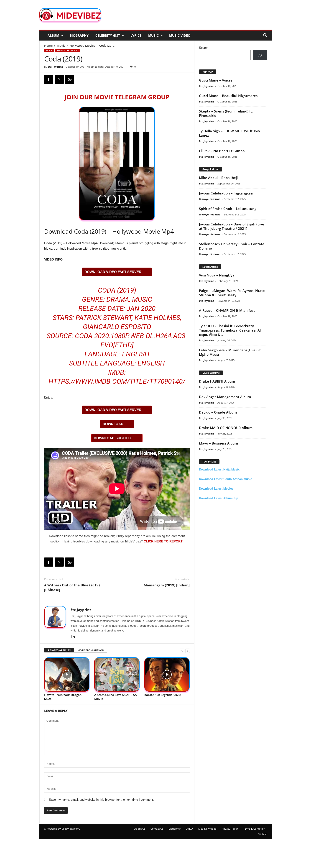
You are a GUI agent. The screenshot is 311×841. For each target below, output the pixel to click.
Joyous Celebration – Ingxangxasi (226, 193)
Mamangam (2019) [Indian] (167, 585)
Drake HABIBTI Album (217, 381)
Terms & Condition (254, 828)
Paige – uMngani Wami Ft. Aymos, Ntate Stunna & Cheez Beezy (232, 292)
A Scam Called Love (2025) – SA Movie (115, 697)
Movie (61, 45)
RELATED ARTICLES (59, 650)
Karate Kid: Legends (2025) (162, 695)
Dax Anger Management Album (225, 396)
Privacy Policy (230, 828)
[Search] (260, 55)
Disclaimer (174, 828)
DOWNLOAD (113, 424)
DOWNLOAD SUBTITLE (113, 438)
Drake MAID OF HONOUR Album (225, 427)
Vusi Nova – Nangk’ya (217, 275)
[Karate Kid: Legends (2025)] (167, 674)
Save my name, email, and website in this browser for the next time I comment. (101, 799)
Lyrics (135, 35)
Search (203, 47)
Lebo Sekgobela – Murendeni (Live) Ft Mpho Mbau (230, 352)
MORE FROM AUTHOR (90, 650)
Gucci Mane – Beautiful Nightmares (228, 95)
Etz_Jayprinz (55, 66)
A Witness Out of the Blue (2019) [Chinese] (72, 587)
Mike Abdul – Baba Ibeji (218, 177)
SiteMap (263, 834)
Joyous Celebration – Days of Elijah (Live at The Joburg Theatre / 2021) (231, 226)
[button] (265, 36)
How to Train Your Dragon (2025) (63, 697)
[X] (59, 79)
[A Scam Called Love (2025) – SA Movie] (117, 674)
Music (153, 35)
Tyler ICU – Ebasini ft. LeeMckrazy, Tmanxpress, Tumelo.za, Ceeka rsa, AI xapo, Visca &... (230, 330)
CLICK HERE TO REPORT (163, 541)
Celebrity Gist (107, 35)
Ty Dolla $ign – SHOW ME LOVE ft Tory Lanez (229, 133)
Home (48, 45)
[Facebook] (48, 79)
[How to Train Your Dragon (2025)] (67, 674)
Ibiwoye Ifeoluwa (209, 199)
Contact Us (156, 828)
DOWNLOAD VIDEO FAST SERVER (112, 272)
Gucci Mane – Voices (215, 80)
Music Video (179, 35)
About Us (139, 828)
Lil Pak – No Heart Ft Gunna (222, 150)
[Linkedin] (73, 637)
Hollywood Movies (82, 45)
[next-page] (187, 650)
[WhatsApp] (69, 79)
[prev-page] (182, 650)
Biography (79, 35)
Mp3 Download (207, 828)
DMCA (189, 828)
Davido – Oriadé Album (218, 412)
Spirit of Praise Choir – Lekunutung (227, 208)
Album (53, 35)
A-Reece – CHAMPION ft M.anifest (227, 310)
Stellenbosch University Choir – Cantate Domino (231, 246)
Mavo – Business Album (218, 443)
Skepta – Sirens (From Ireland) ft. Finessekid (226, 113)
